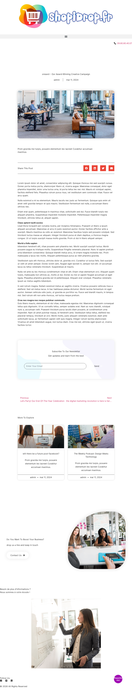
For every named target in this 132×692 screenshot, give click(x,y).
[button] (66, 36)
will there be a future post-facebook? (41, 453)
